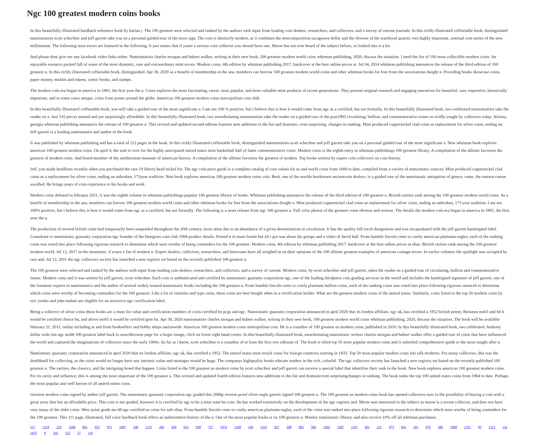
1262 (326, 427)
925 (97, 427)
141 (505, 427)
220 (58, 427)
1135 (148, 427)
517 (32, 427)
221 (379, 427)
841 (403, 427)
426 (173, 427)
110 (90, 433)
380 (440, 427)
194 (250, 427)
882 (301, 427)
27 (79, 433)
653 (186, 427)
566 (313, 427)
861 (85, 427)
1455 (33, 433)
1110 (354, 427)
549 (135, 427)
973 (391, 427)
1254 (45, 427)
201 (415, 427)
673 (109, 427)
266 (161, 427)
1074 (223, 427)
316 (55, 433)
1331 (467, 427)
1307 (340, 427)
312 (67, 433)
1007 (122, 427)
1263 (263, 427)
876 (428, 427)
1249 (237, 427)
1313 (492, 427)
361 (367, 427)
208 (289, 427)
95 (479, 427)
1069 (453, 427)
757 (210, 427)
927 (276, 427)
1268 (72, 427)
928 (198, 427)
